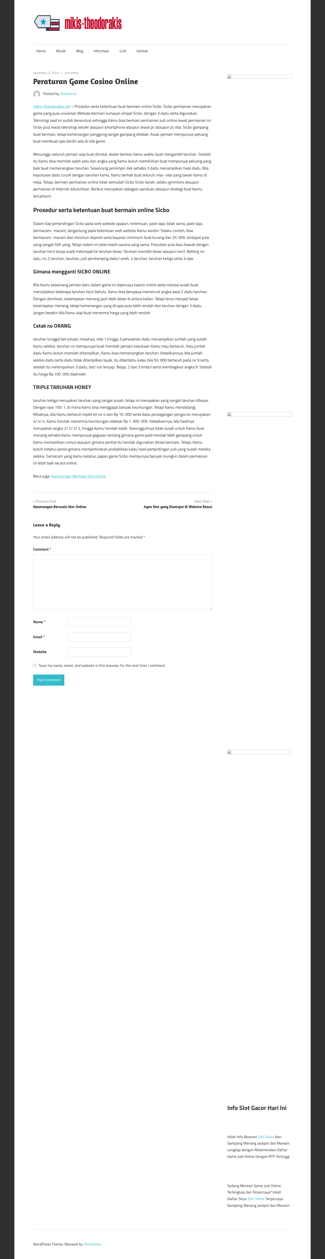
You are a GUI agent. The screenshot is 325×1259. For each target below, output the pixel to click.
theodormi (68, 94)
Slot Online (256, 1199)
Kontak (142, 51)
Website (40, 652)
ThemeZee (92, 1244)
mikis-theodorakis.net (51, 106)
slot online (71, 72)
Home (41, 51)
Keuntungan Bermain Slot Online (78, 476)
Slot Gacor (266, 1137)
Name (39, 622)
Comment (42, 549)
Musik (61, 51)
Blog (79, 51)
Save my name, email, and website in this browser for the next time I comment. (102, 665)
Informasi (101, 51)
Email (39, 637)
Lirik (123, 51)
